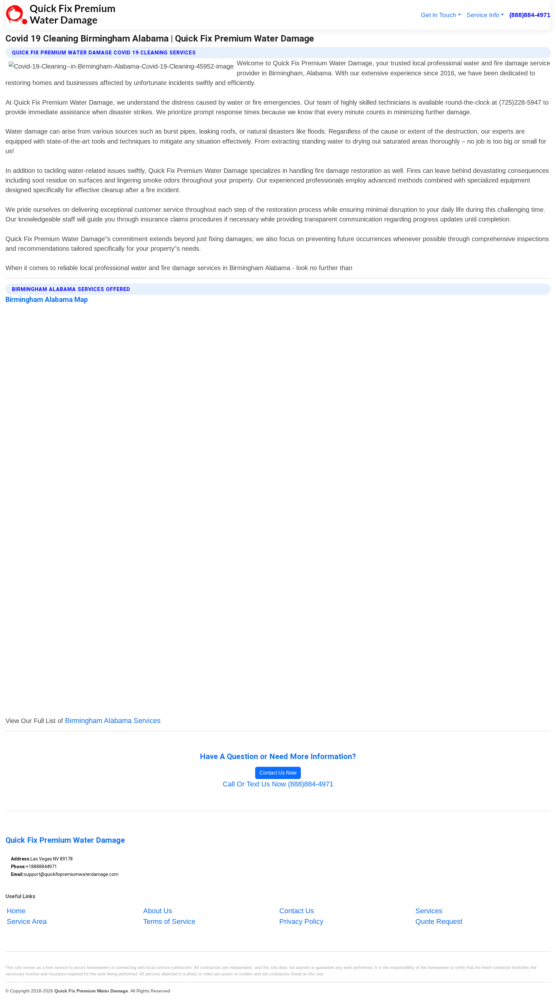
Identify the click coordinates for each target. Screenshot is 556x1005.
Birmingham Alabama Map (46, 300)
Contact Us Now (278, 772)
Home (16, 911)
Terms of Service (169, 921)
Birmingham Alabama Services (113, 721)
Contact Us (296, 911)
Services (428, 911)
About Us (157, 911)
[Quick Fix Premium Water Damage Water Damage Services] (60, 15)
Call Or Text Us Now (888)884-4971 (278, 784)
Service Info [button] (483, 15)
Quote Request (438, 921)
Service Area (27, 921)
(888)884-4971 (529, 15)
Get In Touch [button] (438, 15)
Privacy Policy (301, 921)
